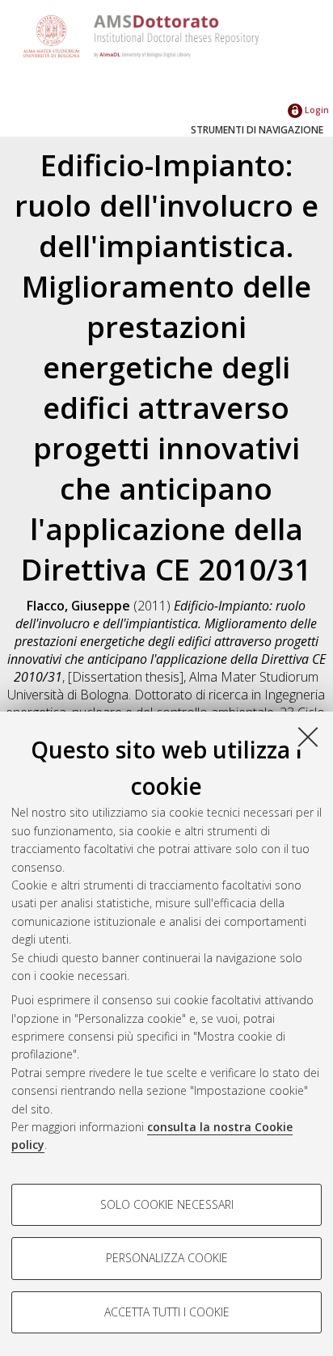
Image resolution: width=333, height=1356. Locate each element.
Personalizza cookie (167, 1257)
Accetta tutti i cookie (167, 1312)
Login (315, 109)
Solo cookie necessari (167, 1204)
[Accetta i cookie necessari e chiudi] (308, 737)
